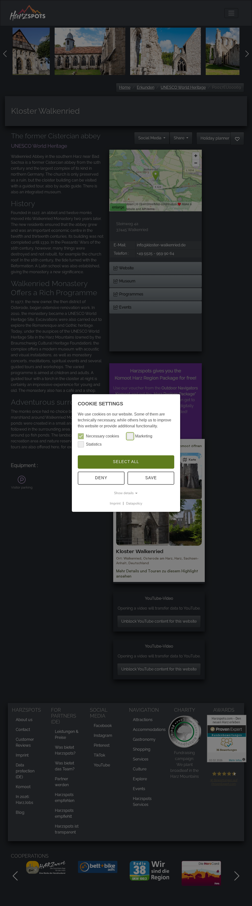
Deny (101, 478)
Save (151, 478)
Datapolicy (134, 503)
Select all (126, 462)
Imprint (115, 503)
